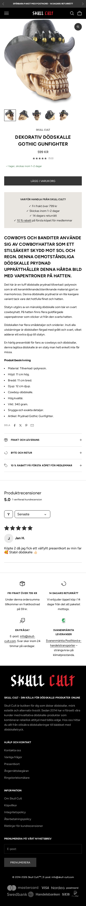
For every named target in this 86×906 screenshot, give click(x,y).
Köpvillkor (10, 805)
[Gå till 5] (63, 115)
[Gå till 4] (50, 115)
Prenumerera (20, 862)
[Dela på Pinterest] (26, 425)
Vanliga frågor (13, 757)
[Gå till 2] (23, 115)
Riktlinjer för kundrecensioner (23, 826)
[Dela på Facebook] (14, 425)
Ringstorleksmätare (17, 778)
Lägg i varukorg (43, 181)
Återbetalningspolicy (17, 819)
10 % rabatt (24, 220)
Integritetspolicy (15, 812)
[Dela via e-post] (32, 425)
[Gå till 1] (10, 115)
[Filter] (8, 514)
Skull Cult (43, 129)
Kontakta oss (12, 750)
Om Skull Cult (13, 798)
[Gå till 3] (37, 115)
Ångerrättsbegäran (16, 771)
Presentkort (12, 764)
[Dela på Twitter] (20, 425)
